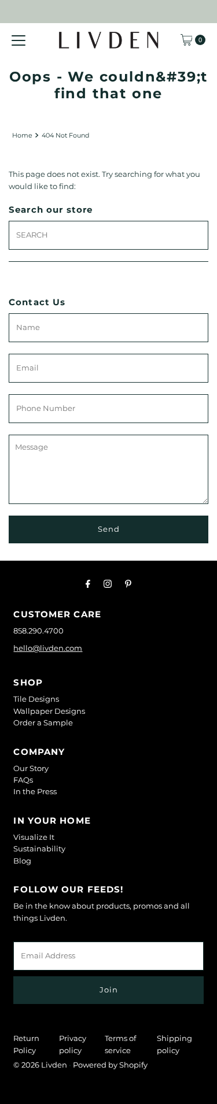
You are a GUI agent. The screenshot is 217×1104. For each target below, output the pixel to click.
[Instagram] (108, 584)
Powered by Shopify (110, 1065)
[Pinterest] (128, 584)
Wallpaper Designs (49, 711)
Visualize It (33, 837)
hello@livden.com (47, 648)
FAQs (23, 780)
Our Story (31, 768)
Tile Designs (36, 699)
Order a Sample (43, 722)
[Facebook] (88, 584)
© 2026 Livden (40, 1065)
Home (22, 135)
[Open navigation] (18, 40)
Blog (22, 861)
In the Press (35, 791)
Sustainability (39, 848)
